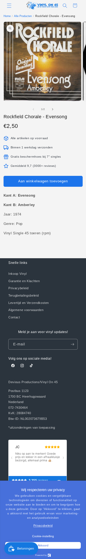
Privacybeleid (18, 288)
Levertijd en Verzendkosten (28, 302)
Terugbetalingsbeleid (23, 295)
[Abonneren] (72, 344)
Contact (14, 317)
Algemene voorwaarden (25, 309)
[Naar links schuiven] (33, 109)
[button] (9, 5)
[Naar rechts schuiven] (52, 109)
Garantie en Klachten (24, 281)
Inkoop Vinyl (17, 273)
